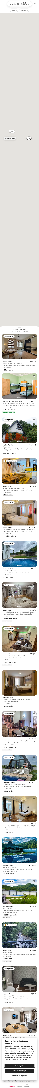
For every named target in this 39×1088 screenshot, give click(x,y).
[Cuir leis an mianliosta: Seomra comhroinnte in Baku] (34, 375)
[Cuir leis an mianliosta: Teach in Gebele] (34, 543)
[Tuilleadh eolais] (27, 331)
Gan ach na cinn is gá (19, 1071)
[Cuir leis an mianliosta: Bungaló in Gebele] (34, 757)
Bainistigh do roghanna (19, 1076)
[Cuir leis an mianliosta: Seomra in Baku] (34, 672)
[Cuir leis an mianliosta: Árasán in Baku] (34, 336)
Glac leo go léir (19, 1066)
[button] (8, 370)
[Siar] (4, 4)
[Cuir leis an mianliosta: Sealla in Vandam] (34, 419)
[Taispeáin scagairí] (35, 4)
